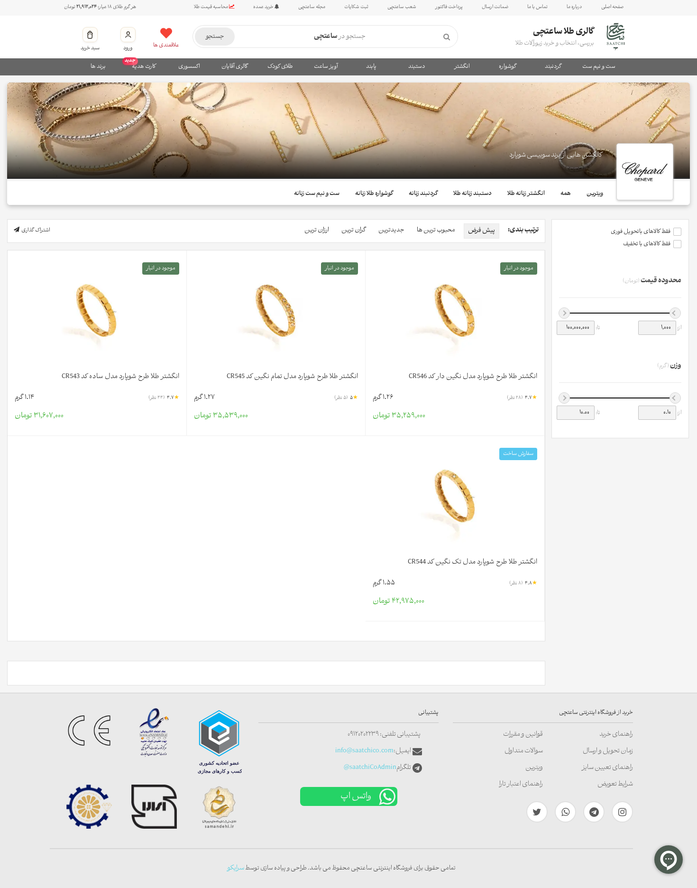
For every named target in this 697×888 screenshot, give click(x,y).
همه (565, 194)
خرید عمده (264, 7)
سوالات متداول (523, 751)
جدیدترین (391, 230)
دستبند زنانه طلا (472, 194)
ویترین (595, 194)
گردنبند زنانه (423, 194)
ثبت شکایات (356, 7)
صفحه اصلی (612, 7)
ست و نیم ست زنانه (316, 194)
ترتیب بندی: (523, 230)
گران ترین (353, 230)
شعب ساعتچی (401, 7)
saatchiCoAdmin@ (370, 768)
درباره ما (574, 7)
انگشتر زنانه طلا (526, 194)
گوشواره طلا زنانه (374, 194)
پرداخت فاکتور (449, 7)
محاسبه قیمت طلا (211, 7)
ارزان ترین (316, 230)
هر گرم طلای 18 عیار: (100, 7)
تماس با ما (537, 7)
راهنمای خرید (616, 734)
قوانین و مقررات (523, 734)
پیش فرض (481, 230)
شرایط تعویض (615, 784)
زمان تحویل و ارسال (608, 751)
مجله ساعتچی (311, 7)
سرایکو (235, 868)
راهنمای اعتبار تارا (521, 784)
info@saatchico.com (364, 751)
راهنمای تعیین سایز (607, 768)
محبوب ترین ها (436, 230)
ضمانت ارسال (495, 7)
